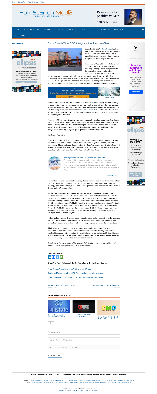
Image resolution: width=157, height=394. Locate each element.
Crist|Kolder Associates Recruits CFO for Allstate (57, 316)
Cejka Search (106, 49)
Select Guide (20, 35)
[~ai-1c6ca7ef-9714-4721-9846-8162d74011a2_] (118, 10)
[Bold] (50, 347)
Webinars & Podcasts (81, 374)
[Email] (61, 257)
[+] (82, 347)
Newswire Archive (31, 30)
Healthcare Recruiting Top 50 (126, 380)
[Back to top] (153, 390)
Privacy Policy (80, 390)
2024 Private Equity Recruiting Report (42, 382)
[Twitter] (57, 257)
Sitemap (88, 390)
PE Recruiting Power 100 (93, 380)
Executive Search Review (101, 374)
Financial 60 (59, 380)
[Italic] (53, 347)
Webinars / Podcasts (64, 30)
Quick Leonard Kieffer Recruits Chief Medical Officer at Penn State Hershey (76, 277)
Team (42, 2)
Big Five (46, 380)
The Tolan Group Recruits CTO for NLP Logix (82, 315)
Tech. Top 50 (68, 380)
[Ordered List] (63, 347)
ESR (93, 30)
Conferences (120, 30)
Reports (81, 30)
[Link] (75, 347)
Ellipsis (47, 30)
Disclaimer (95, 390)
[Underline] (56, 347)
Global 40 (52, 380)
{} (79, 347)
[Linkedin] (49, 257)
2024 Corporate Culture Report (63, 382)
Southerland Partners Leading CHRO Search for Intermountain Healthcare (75, 273)
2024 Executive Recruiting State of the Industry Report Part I (90, 382)
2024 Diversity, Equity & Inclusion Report (119, 382)
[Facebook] (53, 257)
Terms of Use (71, 390)
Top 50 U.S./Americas (36, 380)
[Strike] (59, 347)
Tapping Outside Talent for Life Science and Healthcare (84, 158)
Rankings (104, 30)
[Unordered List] (66, 347)
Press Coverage (33, 2)
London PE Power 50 (79, 380)
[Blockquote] (69, 347)
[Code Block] (72, 347)
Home (13, 2)
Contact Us (21, 2)
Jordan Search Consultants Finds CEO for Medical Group (69, 269)
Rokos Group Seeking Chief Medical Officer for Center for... (108, 318)
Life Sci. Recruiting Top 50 (109, 380)
